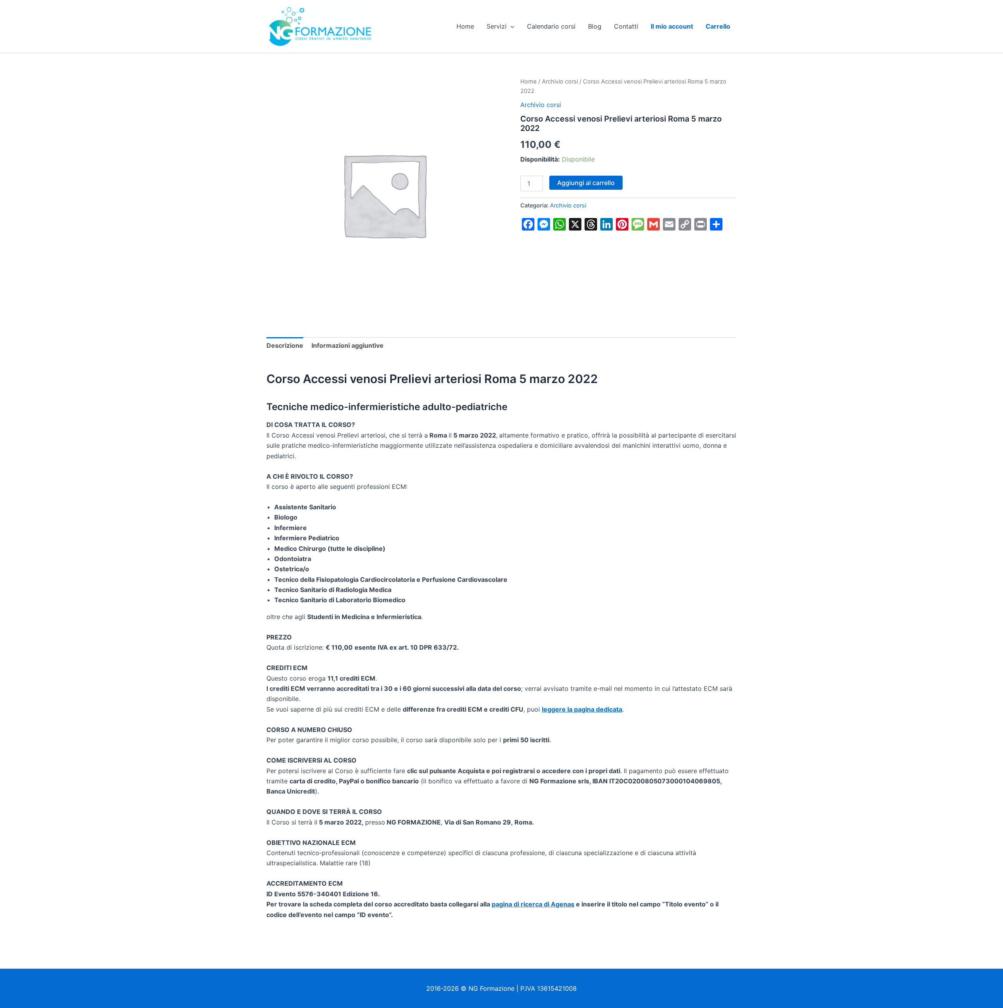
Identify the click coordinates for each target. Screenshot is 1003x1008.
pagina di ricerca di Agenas (533, 904)
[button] (510, 26)
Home (465, 26)
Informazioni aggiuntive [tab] (347, 345)
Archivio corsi (560, 81)
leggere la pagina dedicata (582, 709)
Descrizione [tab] (284, 345)
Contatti (626, 26)
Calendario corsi (551, 26)
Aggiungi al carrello (586, 183)
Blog (594, 26)
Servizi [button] (497, 26)
